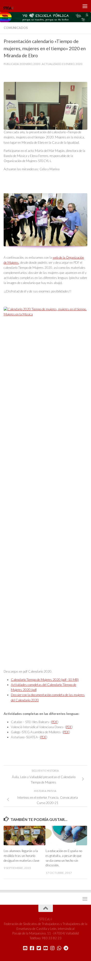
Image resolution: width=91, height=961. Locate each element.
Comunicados (16, 28)
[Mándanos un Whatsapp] (59, 948)
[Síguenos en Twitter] (38, 948)
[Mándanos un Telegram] (66, 948)
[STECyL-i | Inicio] (10, 6)
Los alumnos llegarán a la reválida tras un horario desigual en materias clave (21, 855)
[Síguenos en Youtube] (45, 948)
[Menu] (85, 6)
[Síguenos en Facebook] (32, 948)
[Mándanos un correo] (25, 948)
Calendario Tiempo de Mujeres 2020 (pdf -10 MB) (45, 680)
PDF (55, 722)
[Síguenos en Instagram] (52, 948)
